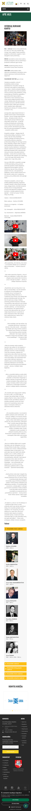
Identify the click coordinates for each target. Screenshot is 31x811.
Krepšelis (5, 770)
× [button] (29, 792)
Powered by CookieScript (15, 809)
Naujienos (24, 724)
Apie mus (24, 722)
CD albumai (6, 765)
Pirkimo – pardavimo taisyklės (5, 776)
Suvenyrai (5, 763)
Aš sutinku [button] (15, 799)
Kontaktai (24, 734)
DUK (23, 745)
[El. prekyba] (21, 4)
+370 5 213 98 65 (8, 730)
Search (27, 4)
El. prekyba (5, 760)
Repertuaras (25, 729)
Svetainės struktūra (24, 742)
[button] (5, 701)
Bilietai (4, 767)
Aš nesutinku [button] (15, 803)
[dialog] (15, 800)
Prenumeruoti (10, 752)
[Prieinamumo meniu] (26, 806)
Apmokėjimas (6, 772)
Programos (24, 727)
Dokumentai (25, 731)
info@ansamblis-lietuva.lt (11, 732)
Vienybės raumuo (24, 737)
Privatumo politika (14, 796)
